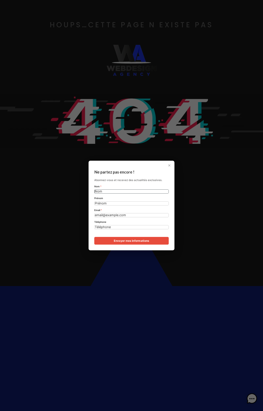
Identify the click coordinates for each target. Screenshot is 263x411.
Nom (97, 186)
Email (98, 210)
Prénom (98, 198)
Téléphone (100, 221)
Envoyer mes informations (131, 240)
